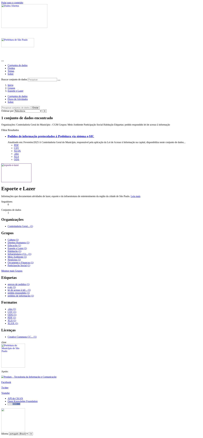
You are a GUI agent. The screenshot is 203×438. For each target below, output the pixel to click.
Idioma (4, 433)
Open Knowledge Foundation (23, 401)
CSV (16, 148)
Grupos (11, 88)
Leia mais (135, 196)
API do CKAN (15, 398)
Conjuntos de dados (17, 65)
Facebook (6, 382)
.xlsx (16, 153)
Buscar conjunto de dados (14, 79)
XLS (16, 156)
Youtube (5, 393)
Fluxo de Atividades (18, 99)
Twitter (4, 387)
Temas (11, 71)
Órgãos (11, 68)
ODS (16, 159)
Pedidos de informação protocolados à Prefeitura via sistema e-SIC (51, 136)
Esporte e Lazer (15, 91)
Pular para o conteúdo (12, 2)
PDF (16, 145)
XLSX (17, 150)
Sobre (10, 74)
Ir (44, 111)
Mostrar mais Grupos (11, 270)
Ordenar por (7, 111)
